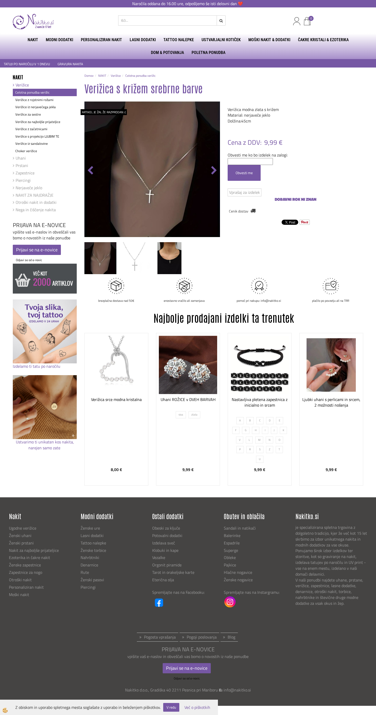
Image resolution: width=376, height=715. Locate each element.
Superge (231, 550)
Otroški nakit (20, 580)
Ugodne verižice (22, 528)
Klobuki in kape (165, 550)
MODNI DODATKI (59, 39)
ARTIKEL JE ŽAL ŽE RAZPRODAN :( (104, 112)
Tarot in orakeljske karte (173, 572)
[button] (213, 171)
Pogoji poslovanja (202, 637)
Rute (85, 572)
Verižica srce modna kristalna (116, 399)
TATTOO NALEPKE (178, 39)
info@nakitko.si (237, 690)
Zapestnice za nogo (26, 572)
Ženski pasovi (93, 580)
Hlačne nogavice (238, 572)
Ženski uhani (20, 535)
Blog (231, 637)
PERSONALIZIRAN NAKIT (101, 39)
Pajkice (230, 565)
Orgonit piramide (167, 565)
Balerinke (232, 535)
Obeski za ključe (166, 528)
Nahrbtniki (90, 557)
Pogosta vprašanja (160, 637)
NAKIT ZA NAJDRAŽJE (34, 195)
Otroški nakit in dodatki (36, 202)
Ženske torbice (93, 550)
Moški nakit (19, 594)
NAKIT (33, 39)
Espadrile (232, 543)
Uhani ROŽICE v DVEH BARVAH (188, 399)
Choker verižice (26, 150)
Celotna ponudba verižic (32, 92)
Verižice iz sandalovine (31, 143)
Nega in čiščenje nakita (36, 210)
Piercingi (23, 180)
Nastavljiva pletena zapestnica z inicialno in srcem (259, 402)
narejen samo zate (44, 448)
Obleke (230, 557)
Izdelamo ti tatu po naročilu (37, 366)
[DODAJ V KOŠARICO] (116, 396)
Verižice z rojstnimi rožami (34, 99)
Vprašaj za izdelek (244, 192)
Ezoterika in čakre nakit (30, 557)
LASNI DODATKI (143, 39)
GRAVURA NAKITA (70, 64)
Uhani (21, 158)
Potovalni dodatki (167, 535)
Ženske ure (91, 528)
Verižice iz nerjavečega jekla (35, 106)
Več (116, 383)
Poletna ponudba (208, 52)
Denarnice (89, 565)
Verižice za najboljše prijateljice (37, 121)
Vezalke (158, 557)
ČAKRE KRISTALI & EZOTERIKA (323, 39)
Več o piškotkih (197, 707)
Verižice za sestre (28, 114)
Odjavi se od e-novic (29, 260)
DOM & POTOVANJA (167, 52)
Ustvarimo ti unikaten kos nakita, (45, 442)
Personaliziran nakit (26, 587)
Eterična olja (163, 580)
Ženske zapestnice (25, 565)
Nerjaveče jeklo (29, 188)
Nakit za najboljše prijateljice (34, 550)
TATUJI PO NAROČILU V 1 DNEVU (27, 64)
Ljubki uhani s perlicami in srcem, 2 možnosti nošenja (331, 402)
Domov (89, 75)
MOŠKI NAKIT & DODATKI (269, 39)
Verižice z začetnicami (31, 128)
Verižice (22, 85)
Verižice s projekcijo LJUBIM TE (37, 136)
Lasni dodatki (92, 535)
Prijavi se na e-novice (37, 249)
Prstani (22, 165)
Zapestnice (25, 173)
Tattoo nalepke (93, 543)
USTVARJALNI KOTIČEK (221, 39)
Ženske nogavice (238, 580)
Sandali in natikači (240, 528)
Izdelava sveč (163, 543)
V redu (171, 707)
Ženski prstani (22, 543)
